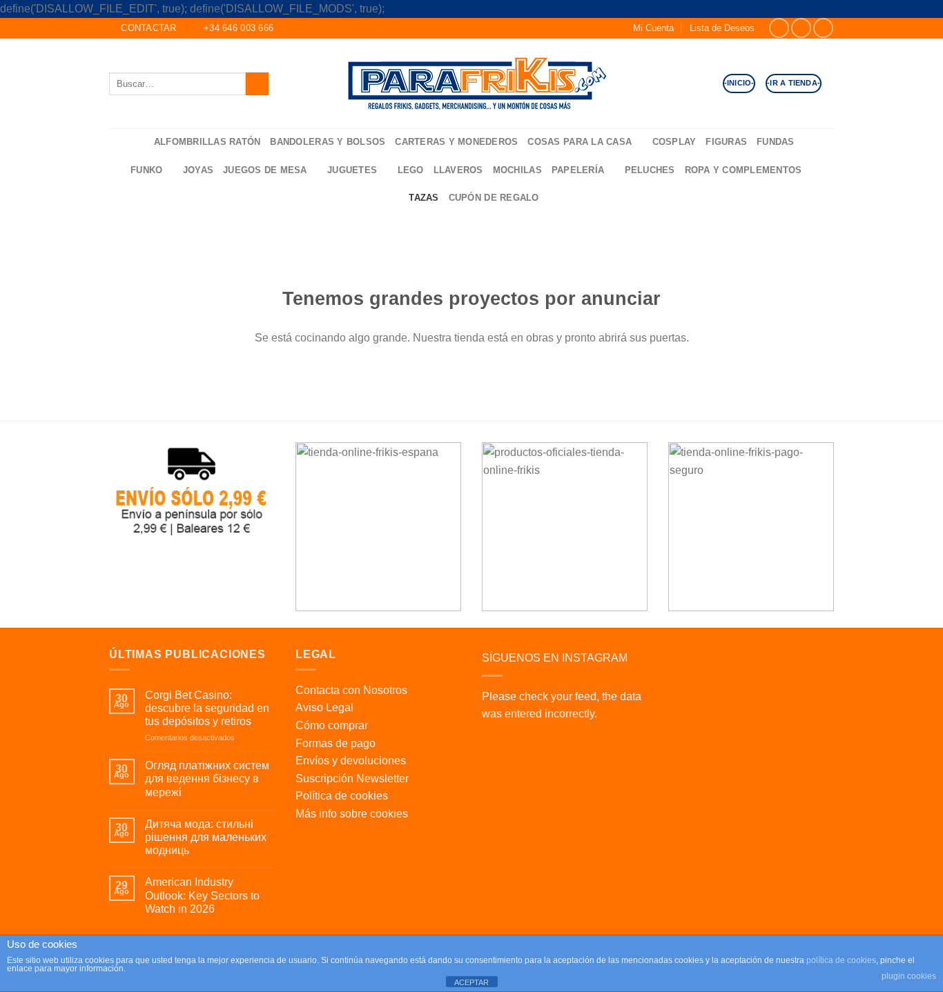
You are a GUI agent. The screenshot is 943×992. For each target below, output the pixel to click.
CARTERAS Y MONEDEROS (456, 142)
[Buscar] (138, 142)
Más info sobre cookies (351, 814)
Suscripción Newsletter (352, 778)
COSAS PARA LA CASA (579, 142)
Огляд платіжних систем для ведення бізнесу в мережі (207, 778)
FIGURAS (726, 142)
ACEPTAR (471, 982)
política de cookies (841, 960)
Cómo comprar (331, 725)
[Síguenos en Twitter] (823, 28)
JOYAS (198, 170)
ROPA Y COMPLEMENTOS (743, 170)
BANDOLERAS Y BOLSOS (327, 142)
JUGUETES (352, 170)
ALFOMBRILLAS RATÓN (207, 142)
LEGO (411, 170)
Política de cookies (341, 796)
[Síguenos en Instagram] (801, 28)
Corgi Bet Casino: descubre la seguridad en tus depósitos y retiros (207, 708)
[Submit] (257, 83)
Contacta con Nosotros (351, 690)
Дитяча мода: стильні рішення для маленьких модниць (205, 837)
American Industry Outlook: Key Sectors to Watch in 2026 (202, 895)
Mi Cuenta (653, 28)
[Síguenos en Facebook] (779, 28)
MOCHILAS (517, 170)
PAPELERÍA (578, 170)
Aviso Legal (324, 707)
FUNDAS (776, 142)
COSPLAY (674, 142)
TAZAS (423, 197)
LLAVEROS (458, 170)
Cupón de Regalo (494, 197)
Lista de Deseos (722, 28)
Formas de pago (335, 743)
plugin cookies (909, 976)
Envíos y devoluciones (350, 760)
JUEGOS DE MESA (265, 170)
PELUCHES (650, 170)
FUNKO (146, 170)
